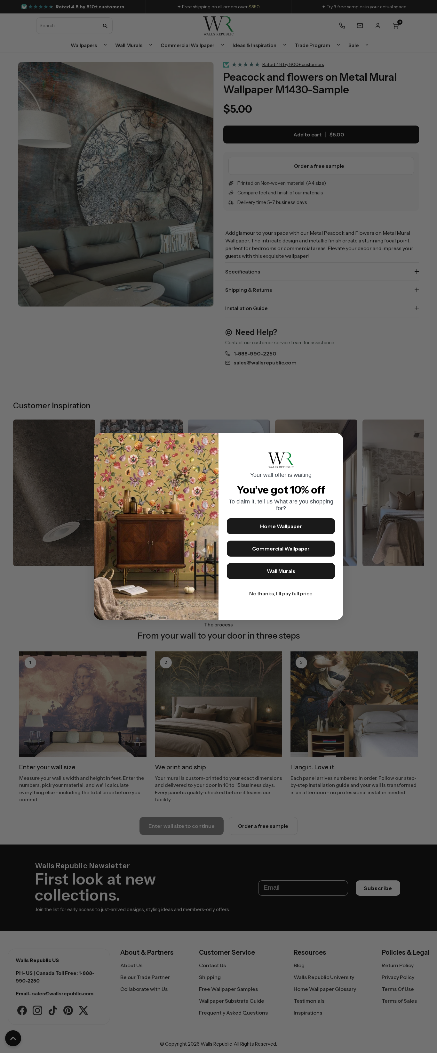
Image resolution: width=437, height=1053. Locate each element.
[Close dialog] (335, 441)
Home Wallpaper (281, 526)
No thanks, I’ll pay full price (281, 593)
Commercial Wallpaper (281, 548)
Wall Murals (281, 571)
